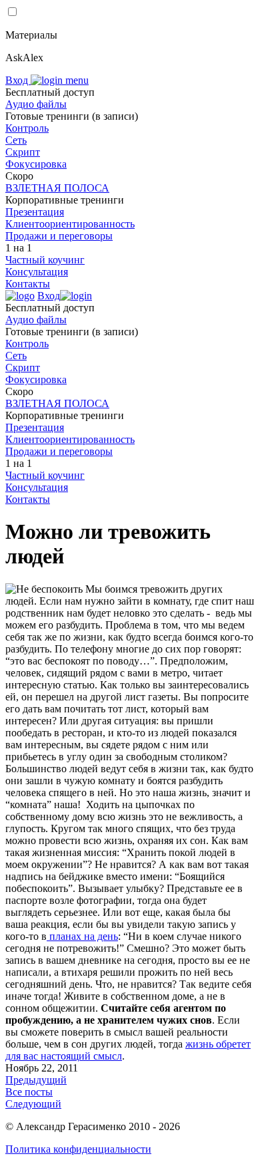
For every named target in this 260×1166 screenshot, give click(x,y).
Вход (18, 80)
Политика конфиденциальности (78, 1149)
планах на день (82, 936)
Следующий (33, 1103)
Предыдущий (36, 1080)
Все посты (29, 1091)
